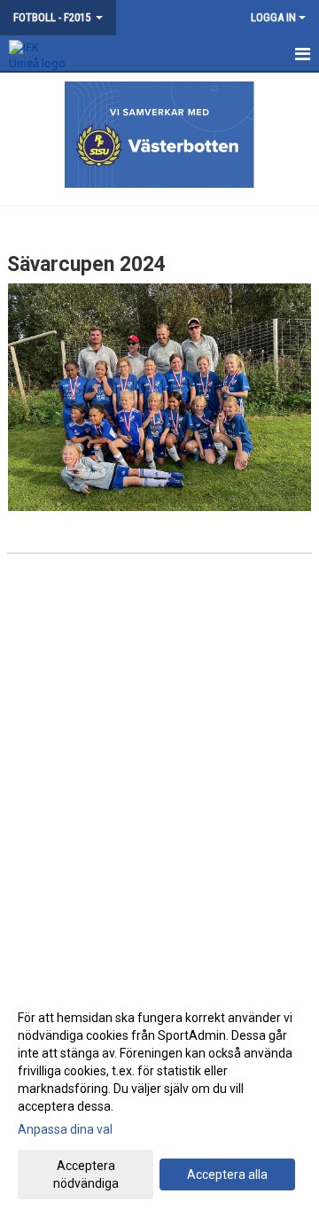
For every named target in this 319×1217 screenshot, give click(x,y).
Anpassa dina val (65, 1129)
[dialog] (159, 1099)
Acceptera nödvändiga (86, 1174)
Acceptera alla (227, 1174)
